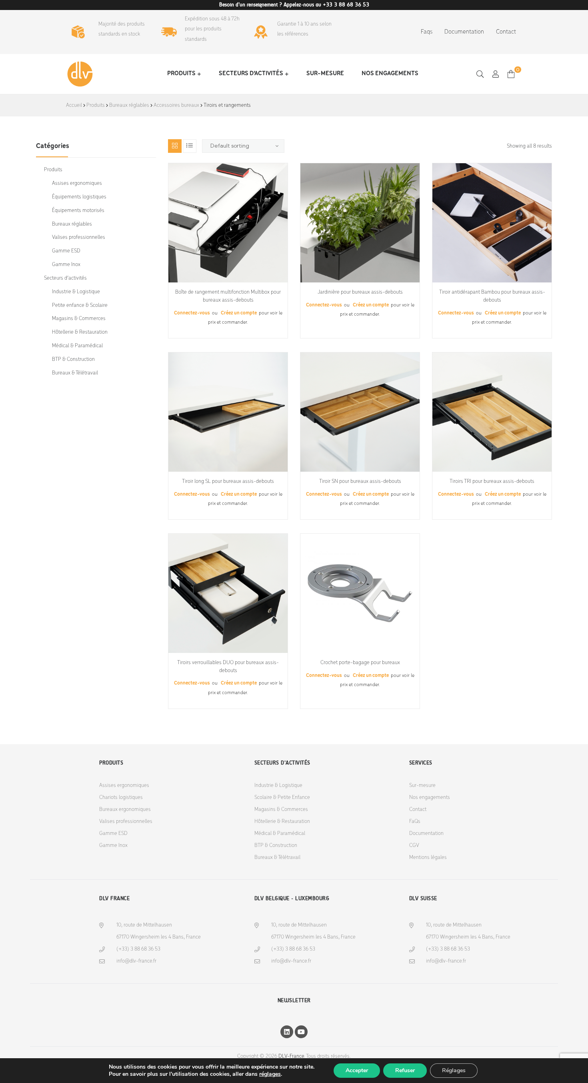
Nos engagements (390, 73)
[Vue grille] (175, 146)
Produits (181, 73)
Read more (228, 279)
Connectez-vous (192, 313)
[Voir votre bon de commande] (511, 74)
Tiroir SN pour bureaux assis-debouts (360, 481)
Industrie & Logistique (76, 292)
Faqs (426, 32)
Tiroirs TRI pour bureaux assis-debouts (492, 481)
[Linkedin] (286, 1031)
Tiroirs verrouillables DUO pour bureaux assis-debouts (228, 667)
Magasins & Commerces (79, 319)
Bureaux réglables (129, 105)
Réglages (454, 1070)
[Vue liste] (189, 146)
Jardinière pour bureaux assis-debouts (360, 292)
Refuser (405, 1070)
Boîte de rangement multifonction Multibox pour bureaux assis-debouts (228, 296)
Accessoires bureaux (176, 105)
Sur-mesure (325, 73)
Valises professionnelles (78, 237)
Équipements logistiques (79, 197)
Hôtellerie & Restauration (80, 332)
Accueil (74, 105)
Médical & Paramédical (77, 346)
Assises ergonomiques (77, 183)
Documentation (464, 32)
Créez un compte (239, 313)
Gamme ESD (66, 251)
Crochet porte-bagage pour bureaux (360, 663)
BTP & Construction (73, 359)
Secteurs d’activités (251, 73)
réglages (270, 1074)
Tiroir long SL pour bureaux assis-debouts (228, 481)
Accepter (357, 1070)
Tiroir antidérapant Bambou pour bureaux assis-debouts (492, 296)
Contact (506, 32)
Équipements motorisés (78, 211)
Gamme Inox (66, 265)
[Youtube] (301, 1031)
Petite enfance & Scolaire (80, 305)
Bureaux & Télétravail (75, 373)
